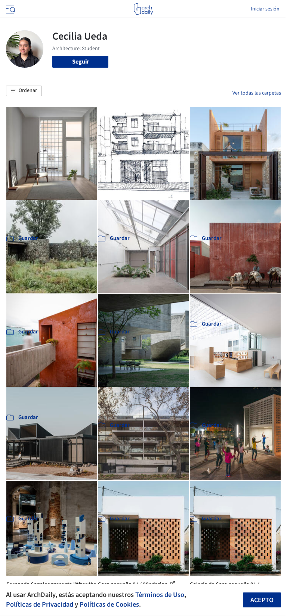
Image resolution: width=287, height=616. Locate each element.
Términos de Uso (159, 595)
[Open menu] (9, 9)
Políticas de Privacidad (39, 604)
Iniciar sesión (265, 9)
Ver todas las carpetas (256, 93)
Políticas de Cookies (109, 604)
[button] (24, 91)
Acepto (262, 600)
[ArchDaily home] (143, 9)
